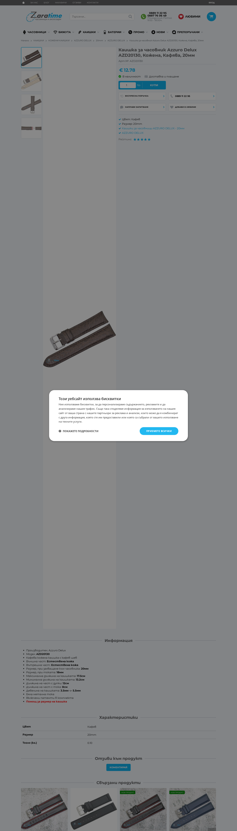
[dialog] (118, 415)
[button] (78, 431)
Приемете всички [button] (159, 430)
